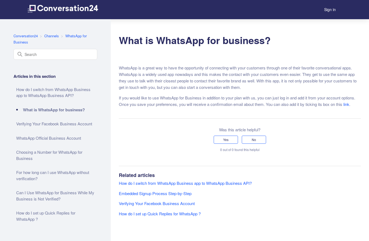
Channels (51, 35)
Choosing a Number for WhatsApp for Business (49, 155)
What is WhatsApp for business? (54, 110)
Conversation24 (26, 35)
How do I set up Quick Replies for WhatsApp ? (45, 216)
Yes (226, 139)
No (254, 139)
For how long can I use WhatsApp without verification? (52, 175)
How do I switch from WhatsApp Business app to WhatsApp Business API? (53, 92)
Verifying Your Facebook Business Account (54, 123)
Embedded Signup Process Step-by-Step (155, 193)
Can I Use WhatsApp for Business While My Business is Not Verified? (55, 196)
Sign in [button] (330, 9)
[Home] (63, 9)
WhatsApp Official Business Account (48, 138)
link (346, 104)
